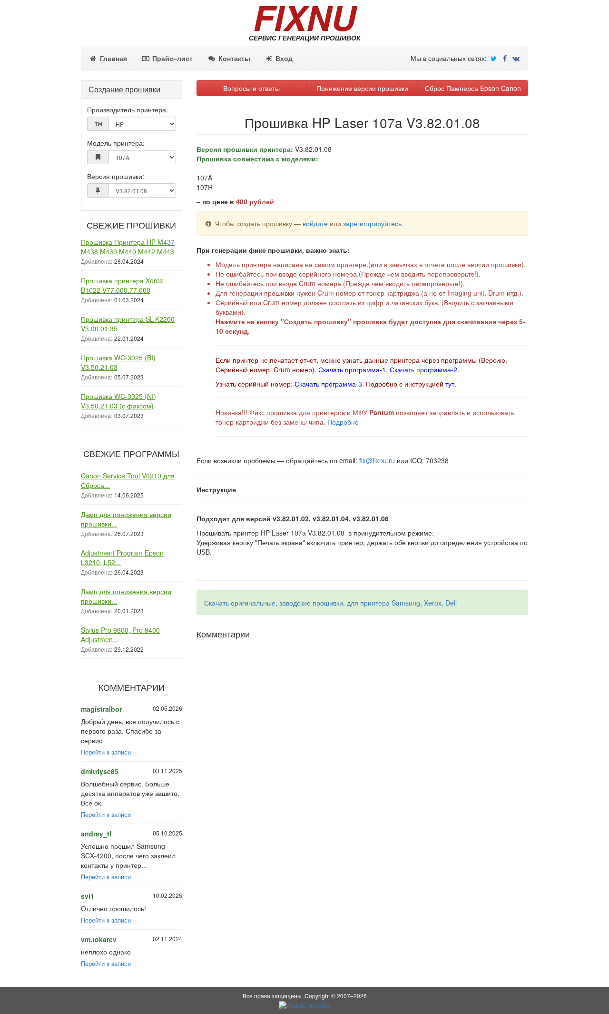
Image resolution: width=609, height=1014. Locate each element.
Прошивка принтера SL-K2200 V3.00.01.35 (128, 323)
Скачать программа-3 (328, 383)
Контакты (233, 58)
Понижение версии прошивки (362, 88)
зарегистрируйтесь (372, 223)
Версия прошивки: (115, 176)
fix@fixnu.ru (377, 460)
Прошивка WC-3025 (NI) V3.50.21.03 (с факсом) (118, 400)
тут (449, 383)
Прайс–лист (171, 58)
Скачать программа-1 (352, 369)
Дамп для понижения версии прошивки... (126, 518)
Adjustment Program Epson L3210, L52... (122, 557)
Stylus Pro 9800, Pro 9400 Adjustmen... (120, 634)
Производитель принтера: (127, 109)
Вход (283, 58)
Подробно (343, 422)
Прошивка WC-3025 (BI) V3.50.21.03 (118, 362)
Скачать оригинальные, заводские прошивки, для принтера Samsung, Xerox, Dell (330, 602)
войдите (315, 223)
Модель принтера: (116, 143)
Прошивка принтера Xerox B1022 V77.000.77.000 (122, 285)
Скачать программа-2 (423, 369)
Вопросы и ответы (251, 88)
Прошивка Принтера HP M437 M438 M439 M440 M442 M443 (128, 246)
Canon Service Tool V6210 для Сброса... (128, 480)
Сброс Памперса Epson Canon (473, 88)
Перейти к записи (106, 752)
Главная (112, 58)
